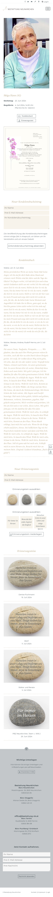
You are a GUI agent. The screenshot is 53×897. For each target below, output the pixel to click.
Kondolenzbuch (27, 116)
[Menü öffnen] (48, 9)
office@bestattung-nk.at (26, 816)
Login (46, 2)
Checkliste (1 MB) (27, 772)
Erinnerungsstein (27, 120)
